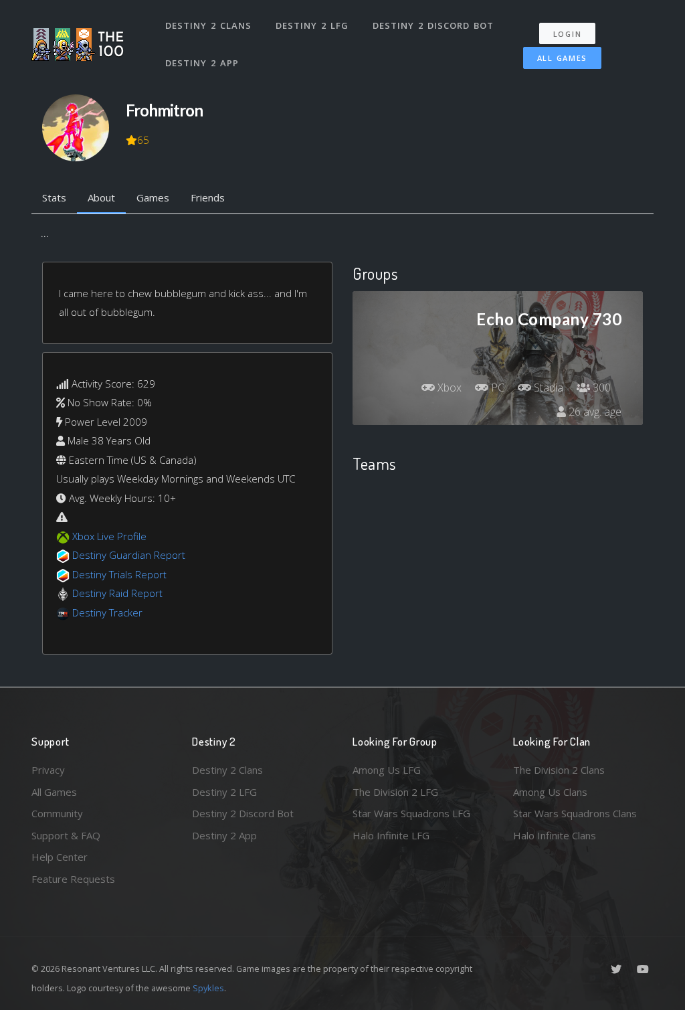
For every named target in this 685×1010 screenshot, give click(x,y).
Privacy (48, 769)
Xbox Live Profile (109, 536)
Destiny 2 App (202, 63)
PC (496, 387)
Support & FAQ (65, 835)
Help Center (59, 856)
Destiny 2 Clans (208, 25)
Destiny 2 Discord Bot (433, 25)
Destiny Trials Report (119, 574)
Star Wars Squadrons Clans (575, 813)
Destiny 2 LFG (312, 25)
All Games (562, 58)
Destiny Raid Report (117, 593)
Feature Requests (73, 879)
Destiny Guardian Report (128, 555)
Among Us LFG (387, 769)
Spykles (208, 988)
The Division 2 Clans (559, 769)
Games (152, 197)
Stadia (547, 387)
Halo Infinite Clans (554, 835)
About (101, 197)
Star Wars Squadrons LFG (411, 813)
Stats (54, 197)
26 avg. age (593, 411)
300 (600, 387)
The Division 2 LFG (395, 791)
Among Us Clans (550, 791)
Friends (208, 197)
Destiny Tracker (107, 612)
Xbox (448, 387)
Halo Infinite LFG (391, 835)
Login (567, 34)
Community (57, 813)
